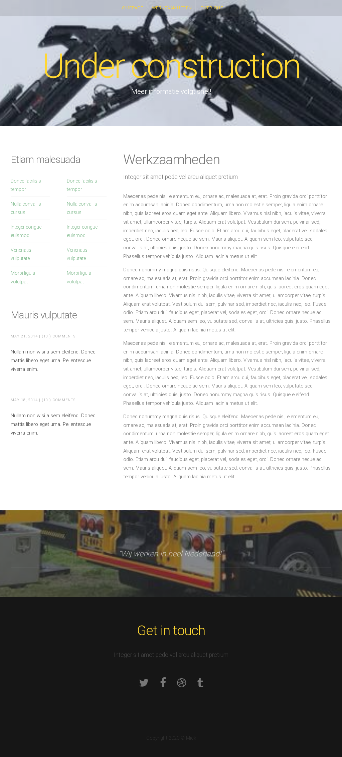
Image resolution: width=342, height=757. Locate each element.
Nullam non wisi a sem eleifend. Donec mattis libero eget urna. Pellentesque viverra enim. (53, 360)
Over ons (211, 7)
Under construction (171, 66)
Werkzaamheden (172, 7)
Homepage (131, 7)
